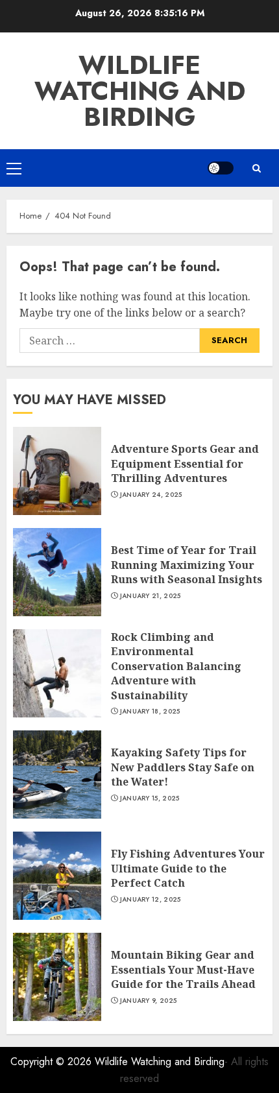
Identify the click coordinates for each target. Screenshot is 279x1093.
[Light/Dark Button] (221, 168)
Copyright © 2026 (52, 1061)
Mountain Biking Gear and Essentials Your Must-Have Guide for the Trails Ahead (183, 969)
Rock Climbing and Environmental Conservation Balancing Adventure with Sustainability (176, 666)
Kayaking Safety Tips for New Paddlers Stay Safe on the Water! (182, 767)
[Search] (256, 168)
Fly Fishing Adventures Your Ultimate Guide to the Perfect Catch (188, 868)
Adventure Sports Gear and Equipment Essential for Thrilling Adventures (185, 463)
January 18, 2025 (150, 711)
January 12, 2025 (150, 899)
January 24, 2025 (151, 494)
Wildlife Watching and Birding (139, 91)
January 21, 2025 (150, 596)
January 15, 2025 (150, 798)
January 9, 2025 (148, 1000)
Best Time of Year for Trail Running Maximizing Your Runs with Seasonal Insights (186, 564)
